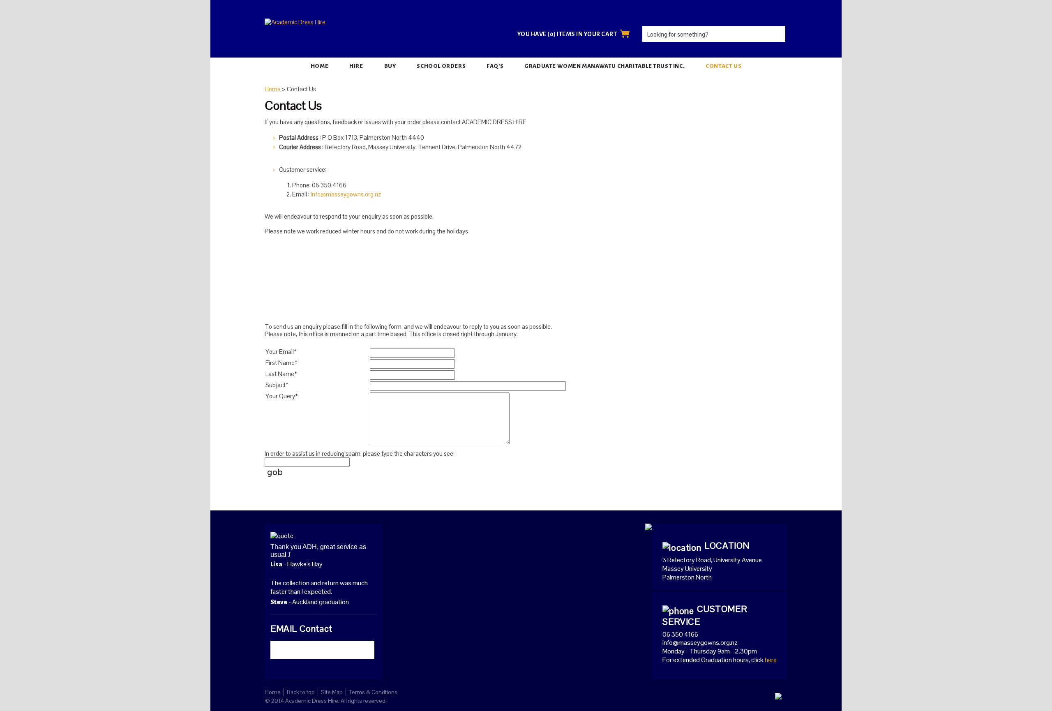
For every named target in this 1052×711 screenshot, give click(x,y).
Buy (390, 66)
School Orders (441, 66)
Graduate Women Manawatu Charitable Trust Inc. (604, 66)
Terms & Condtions (373, 692)
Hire (356, 66)
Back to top (301, 692)
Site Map (332, 692)
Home (319, 66)
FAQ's (495, 66)
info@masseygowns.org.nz (346, 194)
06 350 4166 (680, 634)
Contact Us (723, 66)
